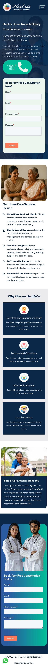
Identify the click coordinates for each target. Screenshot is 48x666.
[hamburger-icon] (42, 7)
